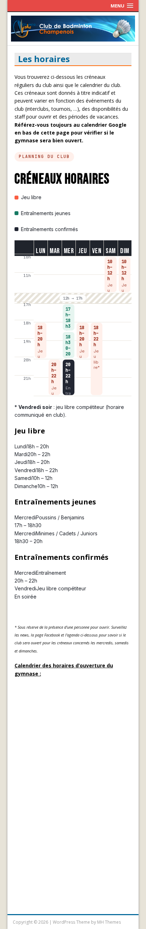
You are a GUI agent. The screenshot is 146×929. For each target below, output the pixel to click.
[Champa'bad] (73, 37)
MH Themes (109, 922)
